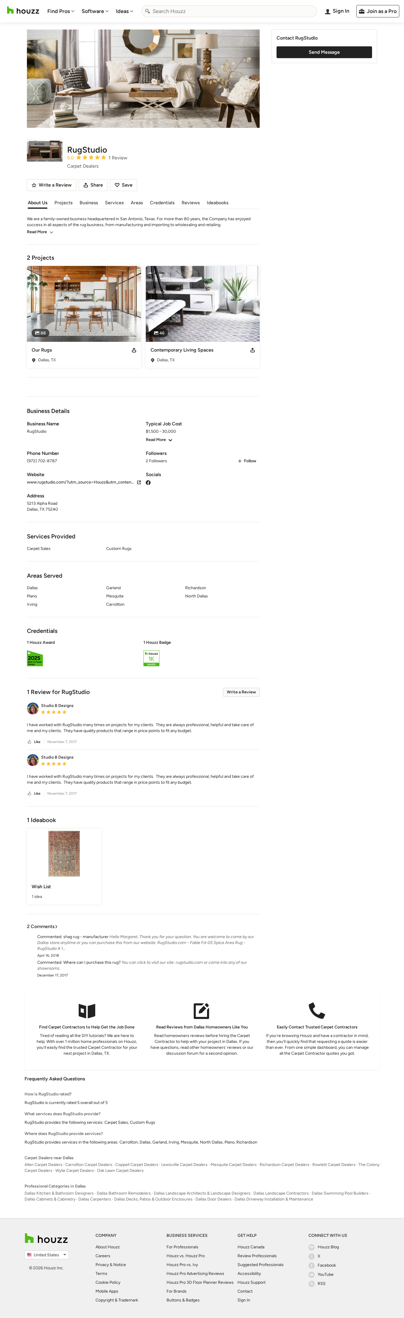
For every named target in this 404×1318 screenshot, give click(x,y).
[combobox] (229, 11)
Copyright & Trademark (117, 1300)
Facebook (327, 1265)
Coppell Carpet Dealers (136, 1164)
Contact (245, 1291)
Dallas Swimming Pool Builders (340, 1193)
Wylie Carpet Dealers (74, 1170)
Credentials (162, 202)
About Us (37, 202)
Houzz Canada (250, 1247)
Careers (103, 1255)
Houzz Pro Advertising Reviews (195, 1273)
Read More (37, 231)
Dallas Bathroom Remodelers (124, 1193)
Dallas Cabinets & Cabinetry (50, 1199)
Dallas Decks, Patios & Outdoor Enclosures (153, 1199)
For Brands (177, 1291)
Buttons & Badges (183, 1300)
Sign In (243, 1300)
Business (89, 202)
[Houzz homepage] (23, 10)
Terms (101, 1273)
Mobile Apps (107, 1291)
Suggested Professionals (260, 1264)
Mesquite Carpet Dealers (234, 1164)
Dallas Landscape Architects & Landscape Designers (202, 1193)
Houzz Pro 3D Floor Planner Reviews (200, 1282)
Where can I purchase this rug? (92, 962)
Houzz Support (251, 1282)
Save (127, 185)
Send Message (324, 52)
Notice (119, 1264)
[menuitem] (61, 11)
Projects (63, 202)
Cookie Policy (108, 1282)
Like (37, 742)
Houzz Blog (328, 1247)
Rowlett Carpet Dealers (333, 1164)
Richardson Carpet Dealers (284, 1164)
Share (97, 185)
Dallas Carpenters (94, 1199)
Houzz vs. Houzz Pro (186, 1255)
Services (114, 202)
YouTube (326, 1274)
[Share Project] (134, 350)
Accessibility (249, 1273)
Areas (137, 202)
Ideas (122, 11)
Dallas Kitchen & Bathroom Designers (59, 1193)
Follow (250, 460)
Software (93, 11)
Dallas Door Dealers (213, 1199)
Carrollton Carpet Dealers (88, 1164)
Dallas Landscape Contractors (281, 1193)
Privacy (102, 1264)
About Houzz (108, 1247)
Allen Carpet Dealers (43, 1164)
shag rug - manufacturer (86, 936)
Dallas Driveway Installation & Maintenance (274, 1199)
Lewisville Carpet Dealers (184, 1164)
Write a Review (241, 692)
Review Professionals (257, 1255)
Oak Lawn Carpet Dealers (120, 1170)
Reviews (191, 202)
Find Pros (58, 11)
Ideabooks (217, 202)
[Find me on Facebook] (148, 482)
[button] (143, 654)
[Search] (147, 11)
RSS (322, 1283)
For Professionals (182, 1247)
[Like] (29, 742)
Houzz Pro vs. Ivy (182, 1264)
